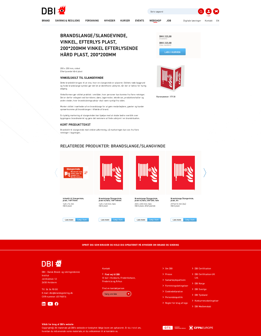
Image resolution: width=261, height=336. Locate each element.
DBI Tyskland (201, 295)
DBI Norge (200, 283)
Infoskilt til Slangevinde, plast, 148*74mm (73, 199)
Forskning (92, 20)
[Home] (51, 263)
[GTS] (174, 328)
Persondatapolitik (174, 297)
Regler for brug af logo (176, 303)
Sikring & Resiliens (67, 20)
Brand (46, 20)
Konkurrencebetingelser (207, 300)
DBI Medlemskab (203, 306)
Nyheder (109, 20)
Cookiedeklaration (174, 291)
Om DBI (169, 268)
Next (205, 172)
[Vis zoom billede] (170, 78)
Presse (168, 274)
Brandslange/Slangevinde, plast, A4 (182, 199)
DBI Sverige (201, 289)
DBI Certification (203, 268)
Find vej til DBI (112, 274)
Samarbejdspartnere (175, 280)
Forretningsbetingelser (176, 285)
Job (168, 20)
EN (217, 20)
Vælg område (111, 294)
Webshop (155, 20)
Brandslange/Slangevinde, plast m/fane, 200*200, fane (147, 199)
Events (139, 20)
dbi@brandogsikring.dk (61, 293)
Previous (56, 172)
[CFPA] (201, 328)
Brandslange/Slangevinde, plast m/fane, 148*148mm (110, 199)
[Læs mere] (75, 172)
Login (208, 15)
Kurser (125, 20)
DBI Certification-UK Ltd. (205, 276)
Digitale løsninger (192, 20)
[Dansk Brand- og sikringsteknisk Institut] (53, 9)
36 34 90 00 (52, 289)
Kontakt (209, 20)
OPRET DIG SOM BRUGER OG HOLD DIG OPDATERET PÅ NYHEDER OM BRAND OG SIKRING (130, 244)
